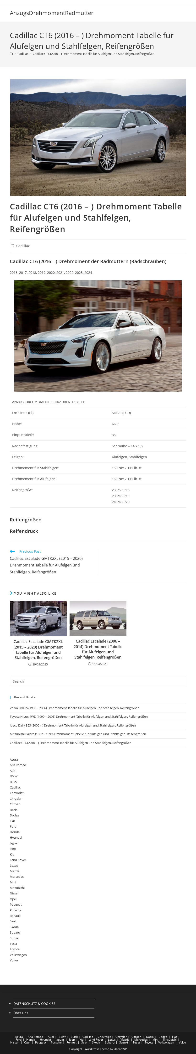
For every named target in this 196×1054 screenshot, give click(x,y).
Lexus (14, 865)
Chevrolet (17, 793)
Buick (13, 782)
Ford (13, 826)
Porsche (15, 910)
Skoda (14, 927)
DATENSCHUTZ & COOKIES (34, 1003)
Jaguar (14, 843)
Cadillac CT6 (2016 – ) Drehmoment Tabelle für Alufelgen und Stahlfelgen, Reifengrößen (93, 54)
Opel (13, 899)
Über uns (20, 1013)
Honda (15, 832)
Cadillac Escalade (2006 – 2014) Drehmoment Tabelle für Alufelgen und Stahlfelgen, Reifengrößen (98, 649)
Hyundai (16, 837)
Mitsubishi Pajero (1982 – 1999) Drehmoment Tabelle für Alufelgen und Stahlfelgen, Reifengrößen (78, 734)
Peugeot (16, 904)
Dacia (13, 810)
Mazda (14, 871)
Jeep (13, 848)
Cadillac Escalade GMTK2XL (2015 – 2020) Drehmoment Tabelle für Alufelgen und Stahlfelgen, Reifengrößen (38, 649)
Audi (13, 770)
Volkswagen (18, 955)
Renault (15, 916)
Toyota (15, 949)
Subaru (15, 932)
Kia (12, 854)
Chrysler (16, 798)
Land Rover (18, 860)
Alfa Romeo (18, 765)
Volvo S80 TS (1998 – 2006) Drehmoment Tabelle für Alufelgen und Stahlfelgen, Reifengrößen (74, 708)
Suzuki (14, 938)
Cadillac (23, 246)
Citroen (15, 804)
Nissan (14, 893)
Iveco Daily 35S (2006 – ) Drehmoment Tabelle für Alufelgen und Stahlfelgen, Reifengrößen (73, 725)
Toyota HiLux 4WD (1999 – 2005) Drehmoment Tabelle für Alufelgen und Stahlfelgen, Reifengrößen (79, 716)
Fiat (12, 821)
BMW (13, 776)
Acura (14, 759)
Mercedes (17, 876)
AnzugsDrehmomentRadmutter (51, 13)
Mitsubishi (17, 888)
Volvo (14, 960)
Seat (13, 921)
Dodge (14, 815)
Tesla (13, 943)
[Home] (11, 54)
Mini (13, 882)
